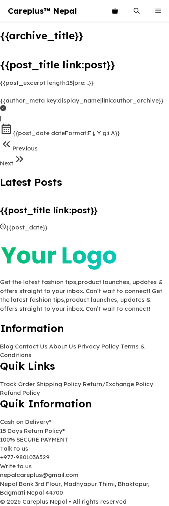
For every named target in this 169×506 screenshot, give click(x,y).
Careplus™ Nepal (42, 11)
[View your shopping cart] (115, 11)
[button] (136, 11)
